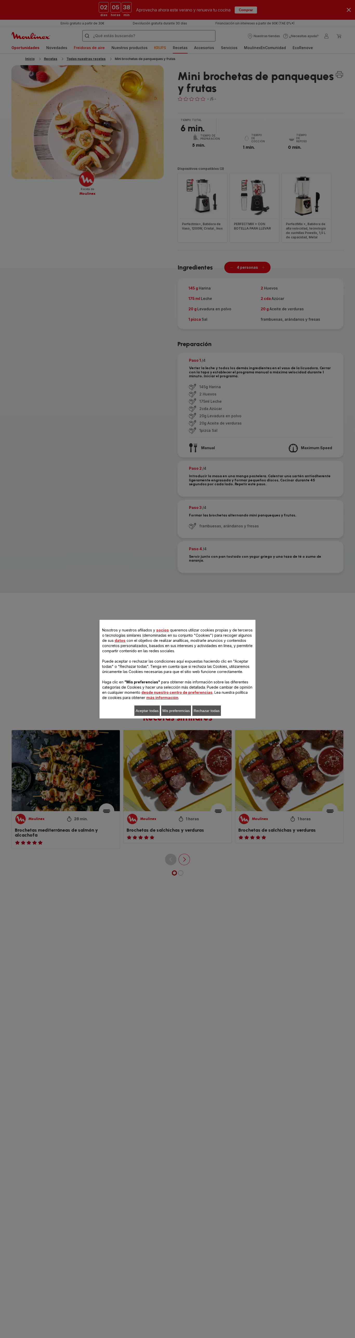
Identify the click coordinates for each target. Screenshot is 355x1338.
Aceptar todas (147, 711)
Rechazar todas (207, 711)
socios (162, 630)
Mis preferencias (176, 711)
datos (120, 640)
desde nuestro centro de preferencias (177, 692)
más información (162, 697)
